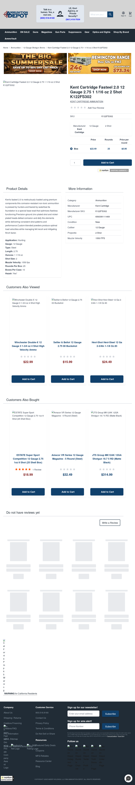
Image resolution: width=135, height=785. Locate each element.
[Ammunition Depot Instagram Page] (70, 756)
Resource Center (44, 761)
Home (5, 47)
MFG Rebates (42, 755)
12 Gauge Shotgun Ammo (34, 47)
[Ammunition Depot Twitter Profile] (86, 757)
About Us (8, 712)
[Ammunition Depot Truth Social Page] (94, 757)
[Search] (110, 14)
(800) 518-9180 (47, 17)
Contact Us (41, 717)
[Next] (129, 340)
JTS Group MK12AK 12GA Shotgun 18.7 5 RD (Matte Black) (107, 458)
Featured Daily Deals (46, 745)
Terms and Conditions (112, 736)
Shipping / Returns (12, 717)
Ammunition (16, 47)
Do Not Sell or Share (45, 733)
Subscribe (110, 713)
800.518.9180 (42, 712)
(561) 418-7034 (73, 19)
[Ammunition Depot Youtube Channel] (78, 757)
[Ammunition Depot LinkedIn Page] (102, 756)
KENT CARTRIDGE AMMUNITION (86, 101)
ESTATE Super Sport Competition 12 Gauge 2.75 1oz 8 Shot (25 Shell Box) (28, 458)
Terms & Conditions (45, 728)
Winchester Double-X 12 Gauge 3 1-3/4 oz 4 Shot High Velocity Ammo (28, 346)
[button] (7, 778)
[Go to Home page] (15, 14)
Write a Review (110, 522)
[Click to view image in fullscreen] (34, 111)
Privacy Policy (121, 736)
